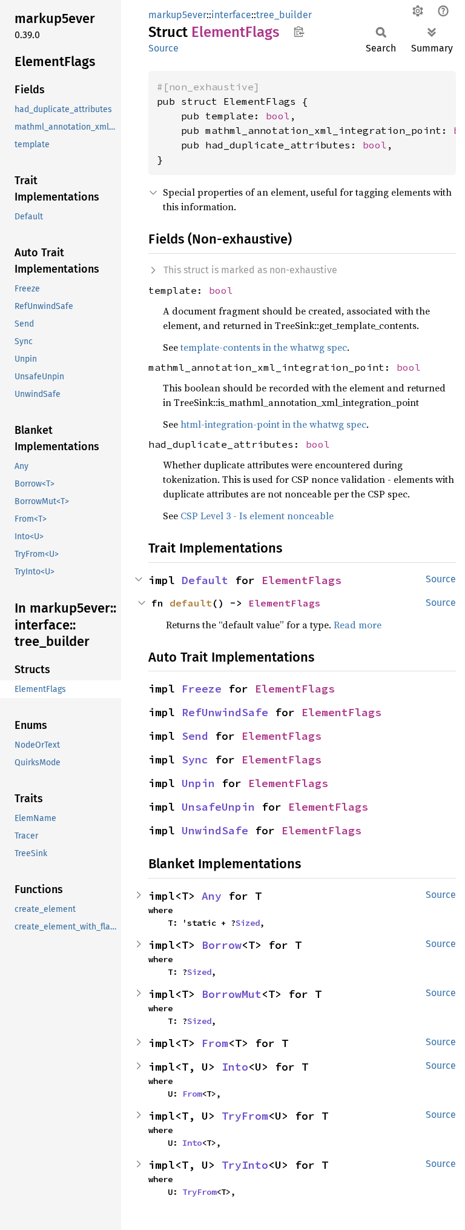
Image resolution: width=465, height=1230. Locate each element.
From (215, 1043)
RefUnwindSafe (225, 712)
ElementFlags (301, 580)
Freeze (202, 689)
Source (163, 48)
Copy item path (299, 31)
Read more (357, 624)
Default (205, 580)
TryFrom (245, 1116)
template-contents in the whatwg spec (263, 347)
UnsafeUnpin (218, 807)
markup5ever (177, 15)
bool (278, 116)
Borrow (222, 945)
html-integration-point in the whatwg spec (273, 424)
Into (235, 1067)
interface (231, 15)
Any (212, 896)
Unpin (198, 783)
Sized (248, 922)
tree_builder (284, 15)
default (191, 603)
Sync (195, 759)
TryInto (245, 1165)
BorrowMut (232, 994)
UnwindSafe (215, 830)
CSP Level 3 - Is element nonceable (257, 515)
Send (195, 736)
